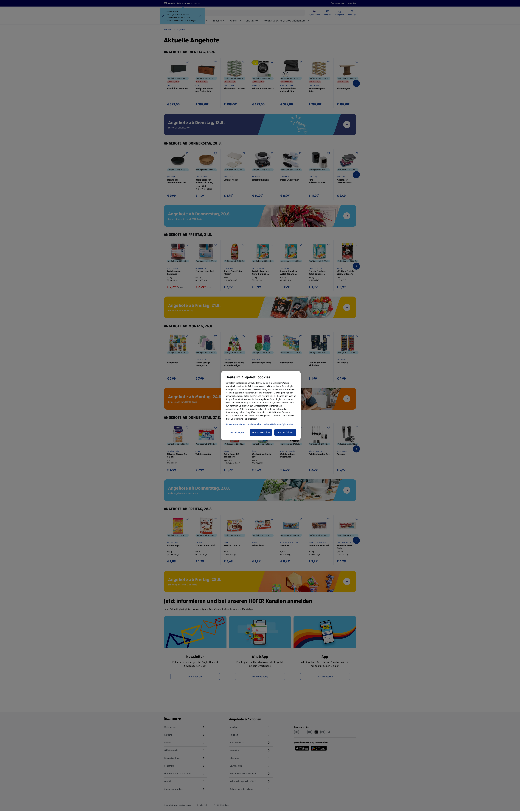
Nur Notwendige (261, 432)
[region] (261, 405)
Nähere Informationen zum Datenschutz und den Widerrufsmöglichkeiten (259, 424)
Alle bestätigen (285, 432)
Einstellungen (236, 432)
